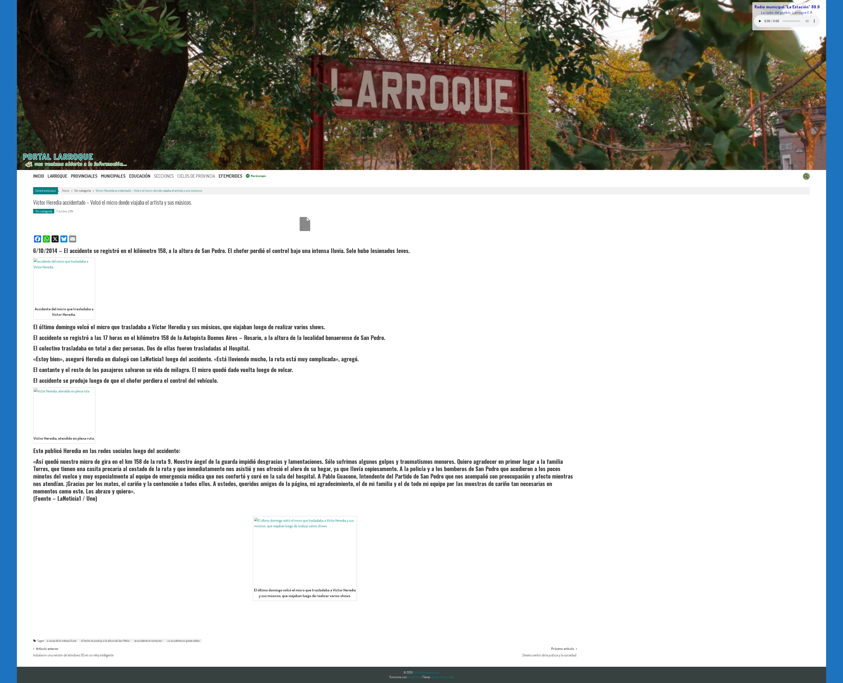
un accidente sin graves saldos (183, 640)
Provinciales (84, 176)
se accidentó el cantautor (148, 640)
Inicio (38, 176)
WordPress (414, 677)
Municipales (113, 176)
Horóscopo (258, 176)
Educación (139, 176)
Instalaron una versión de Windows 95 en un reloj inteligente (73, 655)
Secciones (164, 176)
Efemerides (230, 176)
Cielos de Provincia (196, 176)
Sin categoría (82, 190)
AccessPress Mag (442, 677)
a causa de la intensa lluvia (61, 640)
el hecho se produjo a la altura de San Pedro (105, 640)
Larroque (57, 176)
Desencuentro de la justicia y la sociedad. (549, 655)
